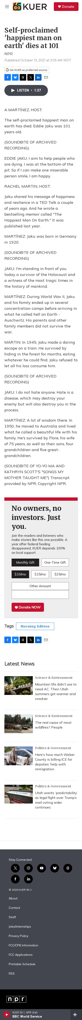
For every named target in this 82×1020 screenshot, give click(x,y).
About (13, 898)
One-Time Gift (55, 562)
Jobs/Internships (20, 926)
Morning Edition (35, 626)
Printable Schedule (22, 964)
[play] (6, 1014)
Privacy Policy (18, 936)
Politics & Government (53, 748)
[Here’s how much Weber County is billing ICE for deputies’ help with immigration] (18, 755)
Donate (68, 7)
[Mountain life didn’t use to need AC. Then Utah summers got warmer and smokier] (18, 685)
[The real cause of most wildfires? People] (18, 723)
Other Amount (40, 586)
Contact (14, 908)
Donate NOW (29, 607)
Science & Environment (54, 678)
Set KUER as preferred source (28, 70)
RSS (12, 973)
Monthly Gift (25, 562)
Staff (12, 917)
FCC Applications (21, 955)
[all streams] (76, 1014)
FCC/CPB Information (23, 945)
